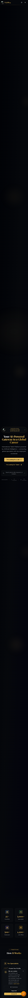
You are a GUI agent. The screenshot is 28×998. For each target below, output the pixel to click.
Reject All (14, 990)
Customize (15, 987)
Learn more (16, 983)
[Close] (23, 971)
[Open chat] (23, 993)
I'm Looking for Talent (12, 464)
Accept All (14, 994)
